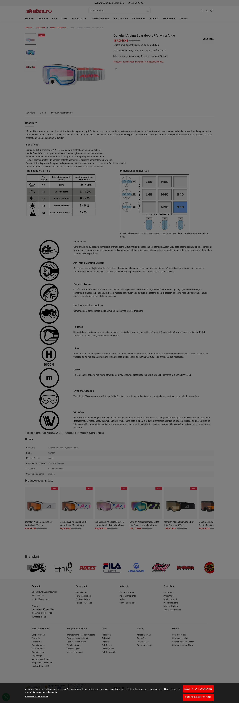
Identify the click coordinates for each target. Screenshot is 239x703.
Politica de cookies (136, 689)
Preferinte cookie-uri (36, 696)
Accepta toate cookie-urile (198, 689)
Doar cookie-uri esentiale (198, 697)
